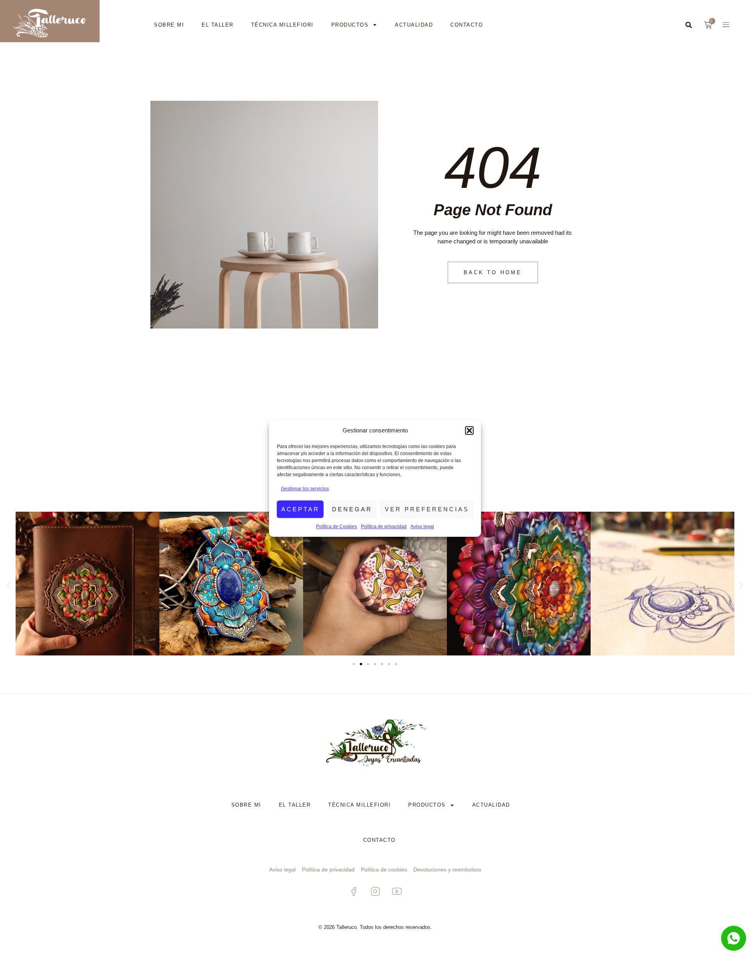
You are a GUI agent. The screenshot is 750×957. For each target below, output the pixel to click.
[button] (469, 431)
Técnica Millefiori (282, 25)
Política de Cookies (336, 526)
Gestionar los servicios (305, 488)
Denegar (352, 509)
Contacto (466, 25)
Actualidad (414, 25)
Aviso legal (422, 526)
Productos (350, 25)
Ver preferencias (427, 509)
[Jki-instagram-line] (375, 891)
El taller (218, 25)
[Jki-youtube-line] (396, 891)
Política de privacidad (384, 526)
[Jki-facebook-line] (353, 891)
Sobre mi (169, 25)
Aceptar (300, 509)
